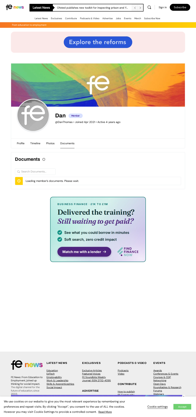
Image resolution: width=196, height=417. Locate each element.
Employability (54, 377)
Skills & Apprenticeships (60, 384)
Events (127, 18)
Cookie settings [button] (157, 407)
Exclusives (56, 18)
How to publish (126, 391)
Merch (137, 18)
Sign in (163, 7)
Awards (157, 370)
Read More (105, 412)
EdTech (51, 373)
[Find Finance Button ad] (98, 259)
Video (121, 373)
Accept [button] (182, 406)
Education (52, 370)
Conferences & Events (165, 373)
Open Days (159, 384)
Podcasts (123, 370)
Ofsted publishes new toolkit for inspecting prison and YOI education (94, 7)
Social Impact (54, 387)
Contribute (71, 18)
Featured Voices (91, 373)
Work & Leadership (57, 380)
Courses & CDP (162, 377)
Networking (159, 380)
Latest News (41, 18)
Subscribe (180, 7)
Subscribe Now (152, 18)
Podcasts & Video (89, 18)
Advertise (107, 18)
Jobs (118, 18)
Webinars (158, 394)
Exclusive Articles (92, 370)
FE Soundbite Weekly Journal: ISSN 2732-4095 (96, 379)
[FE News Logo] (15, 7)
